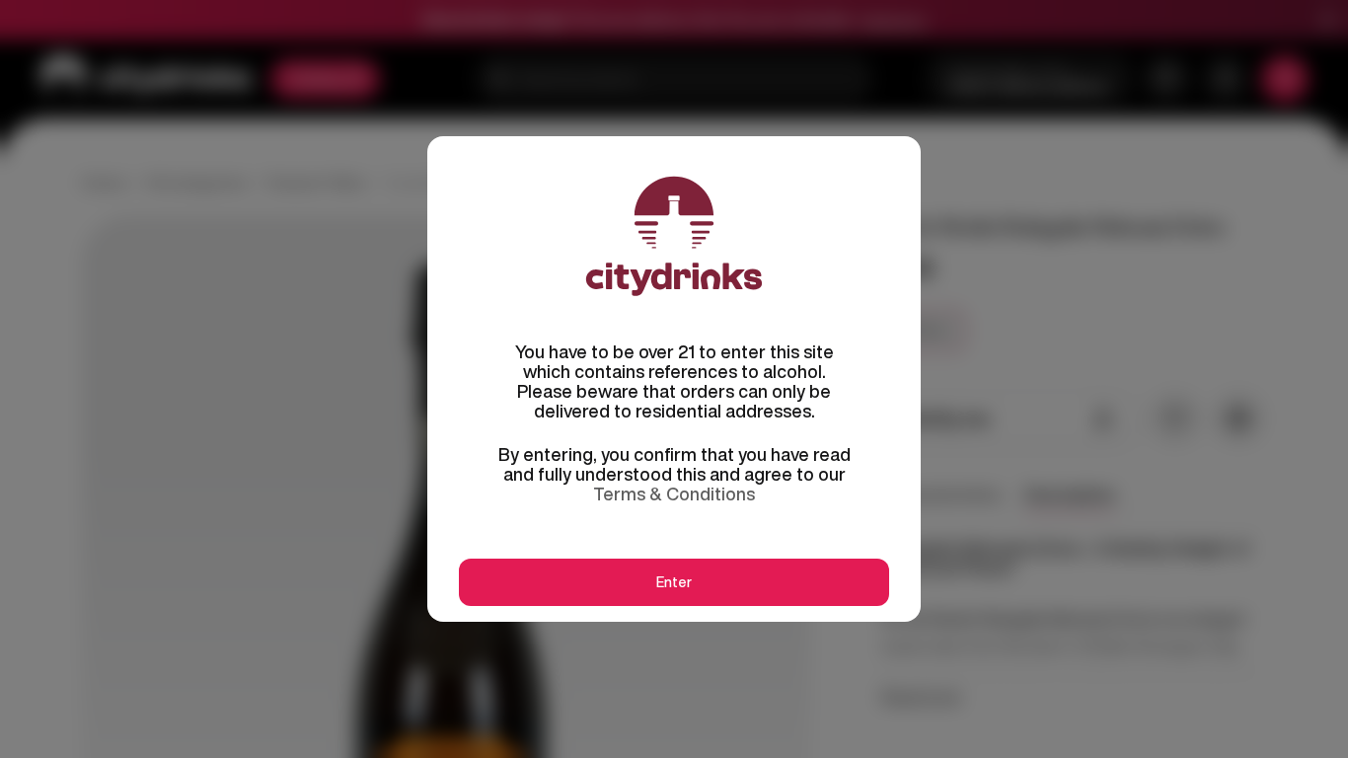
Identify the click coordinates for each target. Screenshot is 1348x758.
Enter (674, 582)
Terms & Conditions (674, 493)
